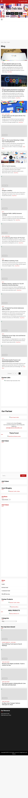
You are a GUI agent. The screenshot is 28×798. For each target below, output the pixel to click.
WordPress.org (6, 594)
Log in (3, 584)
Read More (9, 71)
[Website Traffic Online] (14, 491)
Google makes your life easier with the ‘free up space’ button (14, 107)
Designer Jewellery (14, 181)
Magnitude (22, 752)
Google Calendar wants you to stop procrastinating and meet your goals (14, 55)
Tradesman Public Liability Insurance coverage (14, 204)
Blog (3, 138)
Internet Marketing (6, 642)
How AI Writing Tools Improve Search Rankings (14, 635)
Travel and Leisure (5, 681)
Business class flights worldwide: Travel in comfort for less (14, 655)
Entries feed (5, 587)
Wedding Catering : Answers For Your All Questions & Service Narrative (14, 275)
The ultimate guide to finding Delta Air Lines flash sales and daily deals (14, 674)
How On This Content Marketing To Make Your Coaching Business (14, 131)
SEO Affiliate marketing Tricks (14, 252)
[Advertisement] (14, 31)
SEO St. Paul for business (14, 157)
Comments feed (6, 590)
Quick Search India (5, 713)
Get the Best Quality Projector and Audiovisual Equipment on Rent (14, 351)
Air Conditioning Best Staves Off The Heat (14, 229)
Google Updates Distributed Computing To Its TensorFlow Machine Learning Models (14, 81)
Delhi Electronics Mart (6, 715)
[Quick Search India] (14, 417)
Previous (10, 373)
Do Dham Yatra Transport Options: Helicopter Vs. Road (14, 694)
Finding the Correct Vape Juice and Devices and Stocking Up (14, 326)
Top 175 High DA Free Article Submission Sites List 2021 (14, 299)
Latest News (7, 236)
